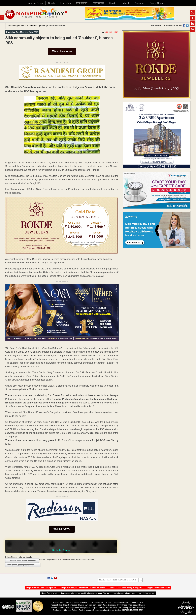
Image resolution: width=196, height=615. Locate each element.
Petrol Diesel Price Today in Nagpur (125, 588)
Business (139, 3)
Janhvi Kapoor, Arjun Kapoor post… (22, 560)
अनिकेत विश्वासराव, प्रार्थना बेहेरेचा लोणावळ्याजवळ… (23, 565)
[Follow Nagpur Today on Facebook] (48, 578)
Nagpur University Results (158, 588)
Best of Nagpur (157, 3)
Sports (51, 3)
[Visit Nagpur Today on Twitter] (187, 25)
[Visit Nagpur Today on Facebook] (184, 25)
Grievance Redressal (136, 608)
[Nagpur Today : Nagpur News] (36, 14)
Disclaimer (123, 608)
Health (112, 3)
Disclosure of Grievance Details (65, 610)
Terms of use (100, 608)
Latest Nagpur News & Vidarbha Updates (26, 25)
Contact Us (89, 608)
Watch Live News (62, 51)
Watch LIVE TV (62, 529)
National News (35, 3)
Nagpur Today (111, 32)
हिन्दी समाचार (81, 3)
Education (65, 3)
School (125, 3)
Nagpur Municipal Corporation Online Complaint (83, 588)
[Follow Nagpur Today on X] (52, 578)
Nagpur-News (78, 608)
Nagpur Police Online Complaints (41, 588)
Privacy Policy (111, 608)
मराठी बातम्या (98, 3)
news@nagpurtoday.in (97, 610)
